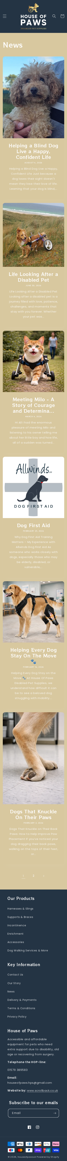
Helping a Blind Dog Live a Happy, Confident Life (33, 151)
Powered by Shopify (48, 1156)
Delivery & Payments (21, 1000)
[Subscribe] (55, 1113)
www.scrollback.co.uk (42, 1090)
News (11, 991)
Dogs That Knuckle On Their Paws (33, 814)
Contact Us (15, 974)
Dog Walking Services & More (27, 950)
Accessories (15, 942)
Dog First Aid (33, 525)
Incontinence (16, 925)
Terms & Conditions (21, 1008)
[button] (5, 16)
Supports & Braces (20, 917)
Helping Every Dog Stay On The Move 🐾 (33, 655)
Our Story (14, 983)
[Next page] (43, 876)
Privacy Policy (16, 1016)
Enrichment (15, 934)
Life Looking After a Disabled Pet (33, 277)
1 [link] (23, 876)
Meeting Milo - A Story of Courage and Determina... (33, 405)
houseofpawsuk (27, 1156)
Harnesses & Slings (20, 909)
